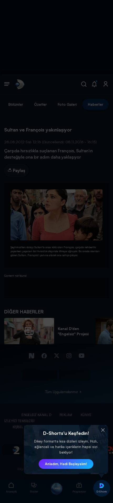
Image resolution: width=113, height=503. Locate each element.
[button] (103, 430)
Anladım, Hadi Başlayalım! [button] (66, 464)
